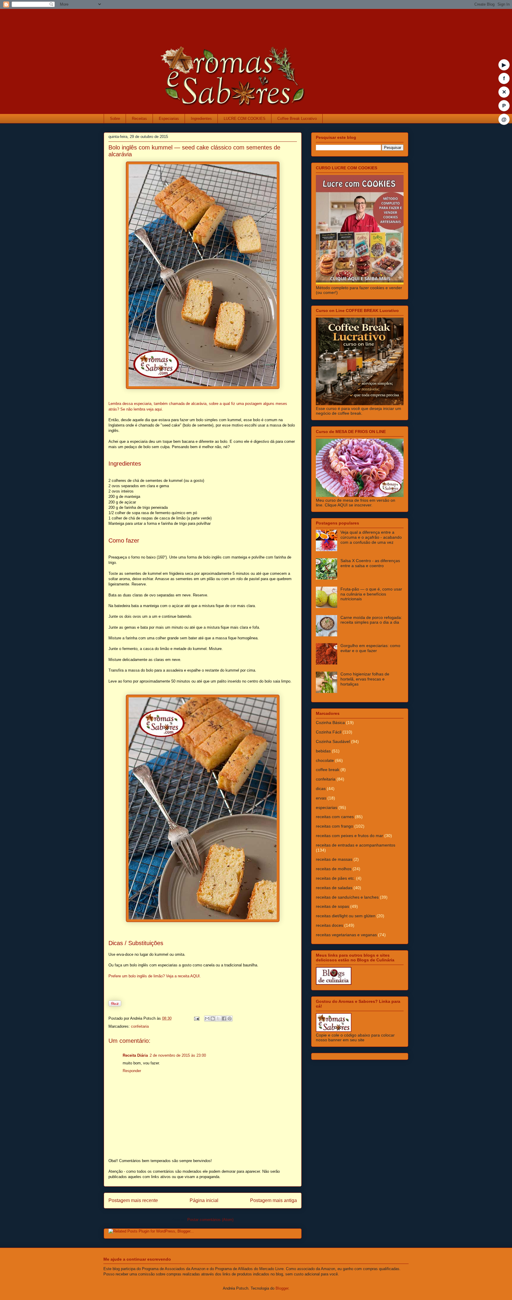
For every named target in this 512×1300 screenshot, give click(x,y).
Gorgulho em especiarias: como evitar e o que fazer (370, 648)
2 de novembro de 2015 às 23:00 (178, 1055)
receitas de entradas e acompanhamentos (355, 845)
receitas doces (329, 925)
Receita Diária (135, 1055)
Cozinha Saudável (333, 741)
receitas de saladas (334, 887)
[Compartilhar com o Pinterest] (230, 1018)
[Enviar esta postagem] (196, 1018)
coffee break (327, 769)
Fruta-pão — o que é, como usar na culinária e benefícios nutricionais (371, 594)
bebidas (323, 751)
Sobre (115, 118)
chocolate (325, 760)
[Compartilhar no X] (218, 1018)
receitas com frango (334, 826)
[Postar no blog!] (213, 1018)
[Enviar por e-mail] (207, 1018)
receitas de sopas (332, 906)
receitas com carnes (335, 816)
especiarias (326, 807)
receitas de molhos (333, 868)
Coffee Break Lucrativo (297, 118)
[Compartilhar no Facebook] (224, 1018)
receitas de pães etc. (335, 878)
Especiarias (169, 118)
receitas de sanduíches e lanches (347, 897)
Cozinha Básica (330, 722)
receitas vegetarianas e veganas (346, 934)
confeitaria (140, 1026)
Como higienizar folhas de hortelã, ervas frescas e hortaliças (364, 679)
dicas (321, 788)
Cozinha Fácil (328, 732)
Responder (132, 1071)
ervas (321, 798)
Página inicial (204, 1200)
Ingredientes (201, 118)
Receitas (139, 118)
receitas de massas (334, 859)
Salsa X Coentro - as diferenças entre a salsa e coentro (370, 563)
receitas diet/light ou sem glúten (345, 915)
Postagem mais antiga (273, 1200)
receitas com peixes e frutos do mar (349, 835)
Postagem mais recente (133, 1200)
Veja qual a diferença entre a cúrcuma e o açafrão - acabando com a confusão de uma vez (371, 537)
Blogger (282, 1288)
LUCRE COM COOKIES (244, 118)
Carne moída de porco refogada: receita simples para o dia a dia (371, 620)
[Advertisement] (220, 22)
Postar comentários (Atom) (210, 1219)
